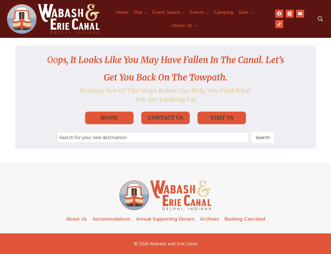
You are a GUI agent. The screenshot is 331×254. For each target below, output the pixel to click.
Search (263, 137)
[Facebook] (279, 14)
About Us (76, 218)
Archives (209, 218)
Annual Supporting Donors (165, 218)
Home (122, 12)
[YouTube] (300, 14)
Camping (223, 12)
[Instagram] (290, 14)
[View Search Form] (320, 19)
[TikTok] (279, 24)
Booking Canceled (245, 218)
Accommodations (111, 218)
